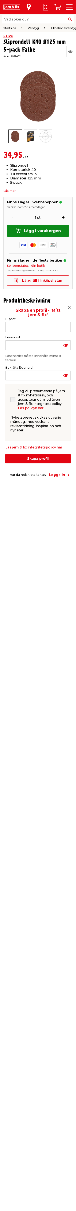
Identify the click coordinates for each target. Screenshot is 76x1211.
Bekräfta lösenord (19, 368)
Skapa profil (38, 459)
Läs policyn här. (31, 408)
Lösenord (12, 337)
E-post (10, 319)
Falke (8, 36)
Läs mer (9, 191)
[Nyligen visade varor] (71, 51)
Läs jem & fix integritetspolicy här (33, 447)
